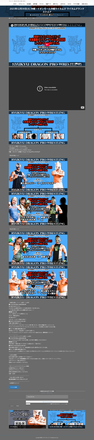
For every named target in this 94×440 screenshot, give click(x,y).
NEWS (17, 405)
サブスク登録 (13, 387)
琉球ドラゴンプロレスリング (55, 403)
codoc (66, 403)
